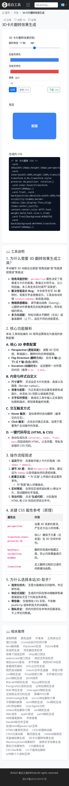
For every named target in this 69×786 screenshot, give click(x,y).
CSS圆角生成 (36, 746)
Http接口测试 (37, 654)
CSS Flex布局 (14, 750)
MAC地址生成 (14, 690)
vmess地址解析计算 (18, 710)
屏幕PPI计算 (41, 694)
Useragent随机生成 (39, 690)
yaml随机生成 (45, 714)
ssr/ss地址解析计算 (43, 698)
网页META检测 (52, 662)
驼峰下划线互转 (15, 654)
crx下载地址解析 (36, 750)
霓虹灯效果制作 (15, 746)
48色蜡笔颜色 (14, 718)
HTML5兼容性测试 (17, 730)
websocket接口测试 (18, 658)
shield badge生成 (17, 698)
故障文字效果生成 (50, 742)
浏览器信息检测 (32, 650)
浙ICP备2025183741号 (34, 779)
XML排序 (11, 714)
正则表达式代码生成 (18, 694)
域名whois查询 (15, 662)
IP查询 (39, 638)
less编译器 (12, 646)
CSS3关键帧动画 (42, 730)
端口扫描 (11, 642)
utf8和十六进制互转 (18, 754)
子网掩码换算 (14, 702)
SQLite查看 (52, 646)
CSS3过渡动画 (14, 734)
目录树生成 (12, 650)
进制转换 (11, 638)
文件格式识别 (54, 674)
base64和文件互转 (17, 722)
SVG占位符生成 (35, 666)
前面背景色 (15, 54)
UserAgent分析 (35, 706)
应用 (12, 89)
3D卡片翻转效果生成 (41, 738)
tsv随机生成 (54, 702)
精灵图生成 (33, 734)
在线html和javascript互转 (22, 726)
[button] (64, 5)
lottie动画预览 (53, 734)
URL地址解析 (14, 706)
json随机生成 (14, 678)
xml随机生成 (41, 710)
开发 (16, 12)
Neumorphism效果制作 (20, 742)
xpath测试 (27, 714)
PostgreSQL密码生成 (19, 686)
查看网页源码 (14, 666)
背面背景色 (15, 65)
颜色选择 (26, 638)
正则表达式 (54, 638)
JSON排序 (32, 678)
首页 (7, 12)
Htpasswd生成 (32, 646)
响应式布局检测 (43, 658)
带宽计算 (57, 670)
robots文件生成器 (37, 670)
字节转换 (33, 662)
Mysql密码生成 (41, 682)
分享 (8, 19)
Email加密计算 (33, 674)
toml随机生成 (34, 702)
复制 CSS (24, 89)
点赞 (21, 19)
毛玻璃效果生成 (15, 738)
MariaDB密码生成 (17, 682)
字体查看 (31, 718)
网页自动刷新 (14, 670)
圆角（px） (15, 77)
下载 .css (54, 89)
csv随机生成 (13, 674)
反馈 (33, 19)
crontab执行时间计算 (34, 642)
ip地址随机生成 (45, 686)
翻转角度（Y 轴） (21, 42)
